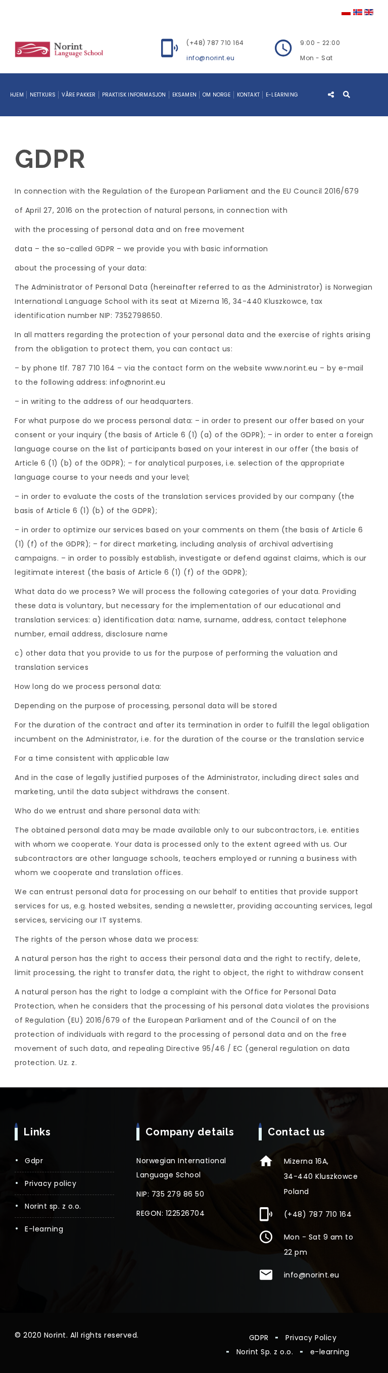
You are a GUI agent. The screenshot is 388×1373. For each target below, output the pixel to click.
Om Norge (217, 95)
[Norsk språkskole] (59, 49)
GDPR (34, 1161)
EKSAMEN (184, 95)
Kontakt (248, 95)
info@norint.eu (210, 58)
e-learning (44, 1229)
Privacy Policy (50, 1183)
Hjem (17, 95)
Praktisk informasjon (134, 95)
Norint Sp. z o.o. (53, 1206)
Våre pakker (78, 95)
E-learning (282, 95)
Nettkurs (43, 95)
